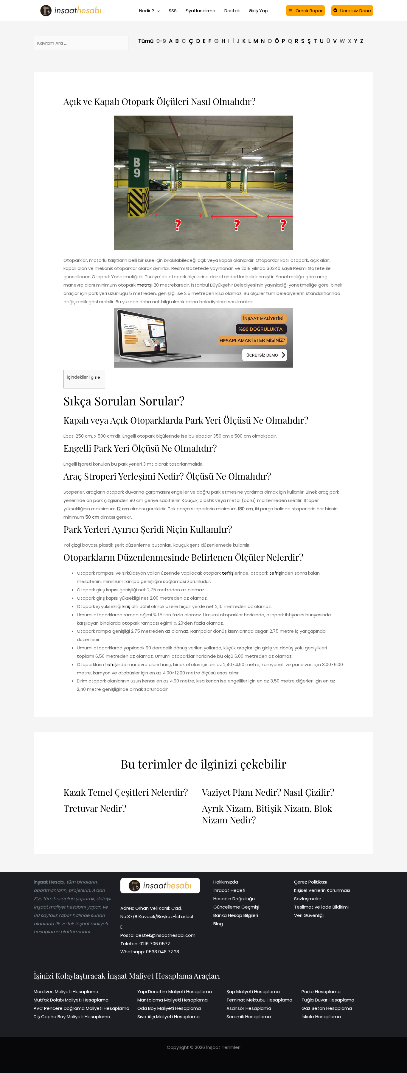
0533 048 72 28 (162, 951)
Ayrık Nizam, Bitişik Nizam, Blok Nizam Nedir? (267, 814)
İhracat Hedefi (229, 890)
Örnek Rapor (309, 10)
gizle (95, 377)
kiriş (125, 606)
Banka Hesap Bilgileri (235, 915)
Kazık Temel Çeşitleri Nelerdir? (125, 792)
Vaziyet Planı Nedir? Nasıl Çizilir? (268, 792)
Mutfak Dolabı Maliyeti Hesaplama (71, 1000)
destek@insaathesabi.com (165, 935)
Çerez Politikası (310, 882)
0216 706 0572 (154, 943)
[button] (157, 10)
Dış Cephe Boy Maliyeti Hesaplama (72, 1016)
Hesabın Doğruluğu (234, 898)
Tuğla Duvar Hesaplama (328, 1000)
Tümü (145, 41)
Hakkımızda (225, 882)
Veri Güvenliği (309, 915)
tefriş (228, 573)
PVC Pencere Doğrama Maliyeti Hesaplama (81, 1008)
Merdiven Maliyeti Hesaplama (66, 991)
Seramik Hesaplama (248, 1016)
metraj (144, 285)
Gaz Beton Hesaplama (327, 1008)
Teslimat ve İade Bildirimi (321, 907)
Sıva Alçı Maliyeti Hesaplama (168, 1016)
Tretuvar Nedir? (94, 808)
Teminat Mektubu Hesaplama (259, 1000)
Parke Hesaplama (321, 991)
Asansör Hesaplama (248, 1008)
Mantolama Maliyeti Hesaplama (172, 1000)
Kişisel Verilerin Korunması (322, 890)
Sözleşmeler (307, 898)
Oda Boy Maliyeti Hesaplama (169, 1008)
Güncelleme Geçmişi (236, 907)
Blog (218, 923)
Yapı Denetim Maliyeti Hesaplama (174, 991)
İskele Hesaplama (321, 1016)
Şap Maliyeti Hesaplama (253, 991)
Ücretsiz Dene (355, 10)
